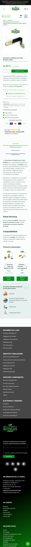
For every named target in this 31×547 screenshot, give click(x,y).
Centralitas (6, 403)
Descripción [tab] (15, 143)
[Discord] (7, 464)
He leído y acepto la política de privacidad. (16, 453)
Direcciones (6, 512)
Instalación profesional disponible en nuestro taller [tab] (15, 154)
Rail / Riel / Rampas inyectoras (11, 386)
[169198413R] (5, 307)
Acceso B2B (7, 16)
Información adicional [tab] (15, 147)
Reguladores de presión (9, 365)
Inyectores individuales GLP (10, 380)
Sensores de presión (8, 406)
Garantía (5, 542)
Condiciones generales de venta (12, 534)
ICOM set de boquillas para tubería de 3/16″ (9, 266)
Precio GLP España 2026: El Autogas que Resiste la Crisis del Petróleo (18, 300)
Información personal (9, 508)
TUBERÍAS (5, 107)
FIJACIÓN (22, 105)
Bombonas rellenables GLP (10, 333)
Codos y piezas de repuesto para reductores (14, 360)
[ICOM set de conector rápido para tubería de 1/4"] (22, 256)
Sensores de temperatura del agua (11, 409)
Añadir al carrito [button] (8, 278)
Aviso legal (6, 532)
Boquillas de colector (8, 392)
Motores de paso (7, 389)
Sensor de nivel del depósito (10, 415)
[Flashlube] (5, 294)
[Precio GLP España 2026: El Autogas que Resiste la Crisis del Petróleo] (5, 300)
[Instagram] (18, 464)
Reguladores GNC (7, 368)
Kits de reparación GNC (9, 371)
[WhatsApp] (24, 464)
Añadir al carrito (19, 71)
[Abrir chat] (28, 544)
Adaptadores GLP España (9, 336)
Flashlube (11, 293)
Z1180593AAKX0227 (14, 313)
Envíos (5, 530)
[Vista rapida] (12, 256)
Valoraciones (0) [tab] (15, 150)
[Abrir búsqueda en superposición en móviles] (4, 9)
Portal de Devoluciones (9, 546)
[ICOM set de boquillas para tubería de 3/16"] (8, 256)
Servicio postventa (8, 536)
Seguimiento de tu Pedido (10, 544)
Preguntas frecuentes (9, 540)
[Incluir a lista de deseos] (12, 253)
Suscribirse (9, 456)
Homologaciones (8, 538)
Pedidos (5, 510)
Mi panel (5, 506)
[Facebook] (13, 464)
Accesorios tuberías (13, 105)
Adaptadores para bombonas (10, 339)
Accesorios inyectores (8, 383)
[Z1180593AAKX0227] (5, 313)
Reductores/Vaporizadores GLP (11, 356)
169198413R (12, 307)
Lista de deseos (7, 514)
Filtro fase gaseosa (8, 345)
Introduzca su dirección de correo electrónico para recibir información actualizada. (15, 442)
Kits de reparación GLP (9, 362)
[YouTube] (15, 469)
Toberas (5, 395)
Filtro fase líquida (7, 348)
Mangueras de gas (7, 342)
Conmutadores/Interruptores (10, 412)
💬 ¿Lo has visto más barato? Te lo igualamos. (14, 89)
